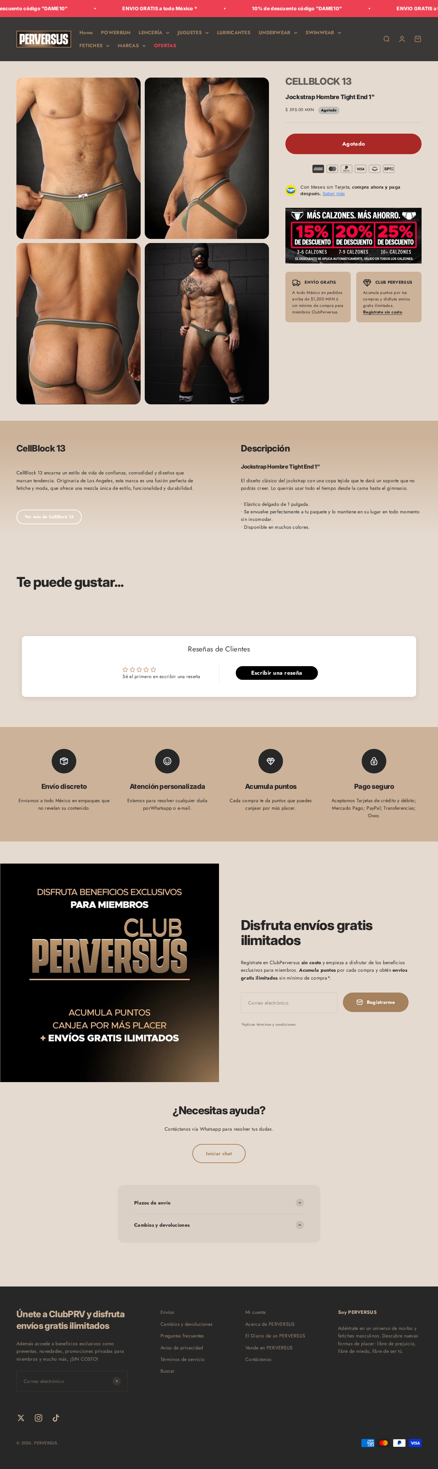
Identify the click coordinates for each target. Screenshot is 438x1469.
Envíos (167, 1312)
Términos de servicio (182, 1359)
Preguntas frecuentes (182, 1335)
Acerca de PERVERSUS (270, 1324)
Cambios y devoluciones (186, 1324)
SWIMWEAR (320, 32)
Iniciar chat (219, 1153)
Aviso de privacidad (181, 1347)
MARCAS (128, 45)
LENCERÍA (150, 32)
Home (86, 32)
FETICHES (91, 45)
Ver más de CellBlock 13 (49, 517)
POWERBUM (115, 32)
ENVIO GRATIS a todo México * (124, 8)
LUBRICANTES (233, 32)
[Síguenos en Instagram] (38, 1418)
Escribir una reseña (276, 673)
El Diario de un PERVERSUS (275, 1335)
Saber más (334, 193)
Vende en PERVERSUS (269, 1347)
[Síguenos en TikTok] (56, 1418)
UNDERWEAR (275, 32)
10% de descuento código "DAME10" (262, 8)
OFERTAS (165, 45)
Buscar (167, 1370)
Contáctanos (258, 1359)
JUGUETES (190, 32)
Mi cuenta (255, 1312)
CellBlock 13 (318, 81)
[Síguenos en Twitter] (21, 1418)
